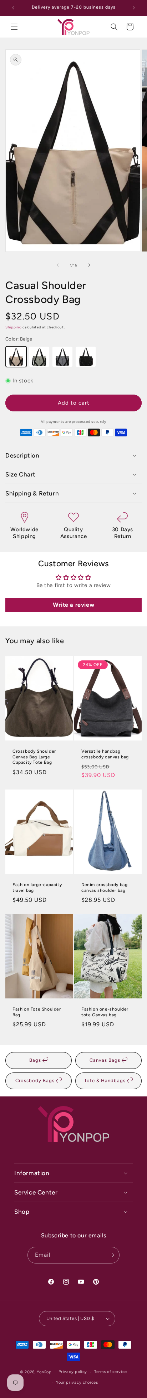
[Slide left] (58, 265)
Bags (35, 1060)
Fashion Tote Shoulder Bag (36, 1012)
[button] (14, 27)
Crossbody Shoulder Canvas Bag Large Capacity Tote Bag (34, 757)
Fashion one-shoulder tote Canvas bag (104, 1012)
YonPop (44, 1372)
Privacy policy (73, 1371)
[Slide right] (89, 265)
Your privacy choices (77, 1382)
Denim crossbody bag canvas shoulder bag (104, 887)
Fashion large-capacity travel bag (37, 887)
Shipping (13, 327)
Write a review (73, 604)
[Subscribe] (111, 1255)
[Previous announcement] (13, 8)
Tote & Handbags (105, 1080)
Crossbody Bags (35, 1080)
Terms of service (110, 1371)
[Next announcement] (134, 8)
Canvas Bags (106, 1060)
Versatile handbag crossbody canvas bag (105, 754)
